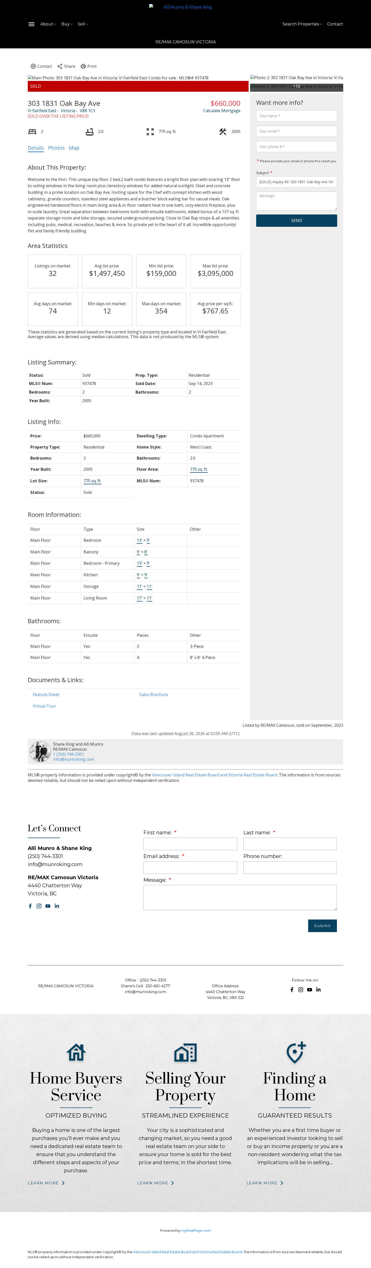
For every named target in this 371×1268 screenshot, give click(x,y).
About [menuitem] (46, 24)
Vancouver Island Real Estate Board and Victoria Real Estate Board (214, 775)
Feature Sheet (46, 694)
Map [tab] (74, 147)
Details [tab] (36, 147)
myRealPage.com (196, 1230)
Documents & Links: (56, 680)
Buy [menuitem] (65, 24)
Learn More (43, 1183)
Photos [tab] (56, 147)
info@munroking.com (73, 759)
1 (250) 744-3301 (68, 754)
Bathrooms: (44, 621)
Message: (155, 880)
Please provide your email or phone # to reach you (297, 160)
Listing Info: (44, 421)
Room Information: (54, 514)
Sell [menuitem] (81, 24)
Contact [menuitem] (335, 24)
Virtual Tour (44, 706)
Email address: (162, 856)
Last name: (257, 833)
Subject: (263, 172)
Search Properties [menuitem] (301, 24)
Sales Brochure (153, 694)
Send (296, 220)
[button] (30, 906)
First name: (158, 833)
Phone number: (262, 856)
